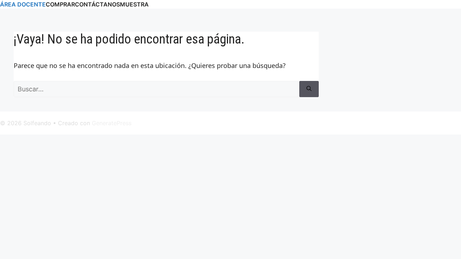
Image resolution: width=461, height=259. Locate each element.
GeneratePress (111, 123)
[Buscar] (309, 89)
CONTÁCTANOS (97, 4)
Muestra (134, 4)
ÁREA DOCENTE (23, 4)
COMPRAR (60, 4)
